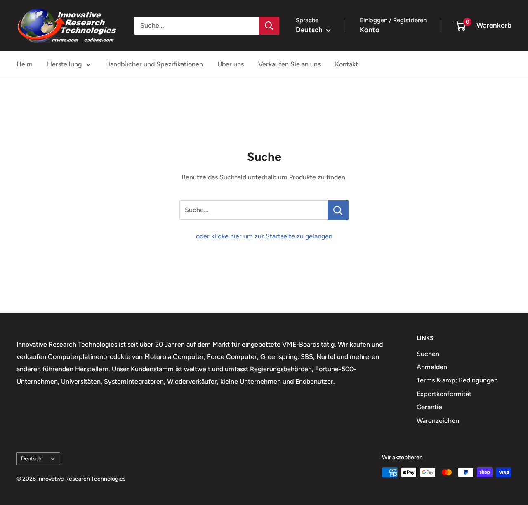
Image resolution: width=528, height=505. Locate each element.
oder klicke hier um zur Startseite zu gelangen (264, 236)
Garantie (429, 407)
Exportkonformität (444, 394)
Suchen (428, 354)
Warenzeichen (438, 421)
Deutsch (31, 458)
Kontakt (346, 64)
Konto (370, 30)
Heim (24, 64)
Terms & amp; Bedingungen (457, 380)
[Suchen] (269, 26)
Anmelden (432, 367)
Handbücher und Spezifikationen (154, 64)
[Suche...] (338, 210)
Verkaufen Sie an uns (289, 64)
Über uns (230, 64)
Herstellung (64, 64)
